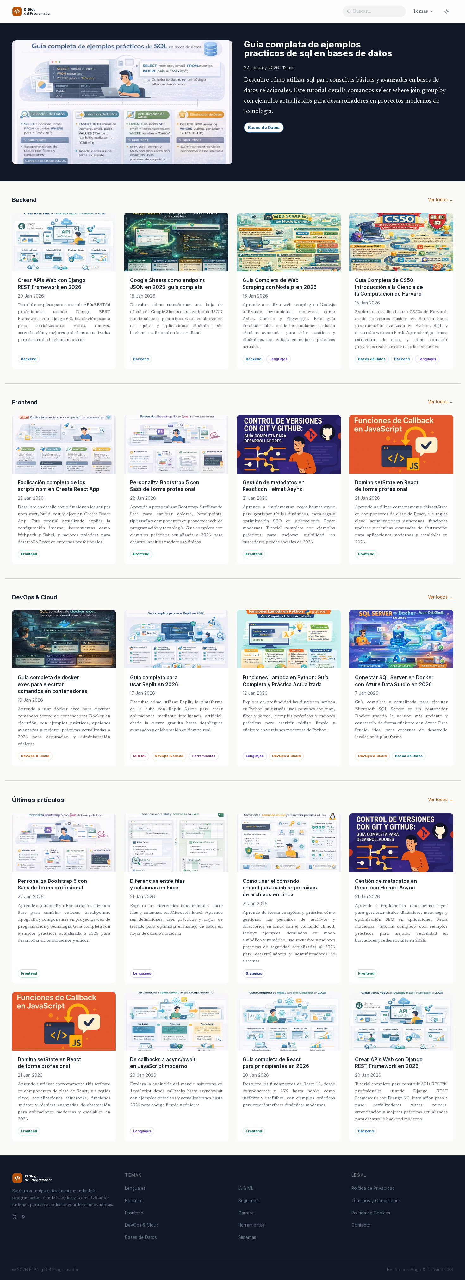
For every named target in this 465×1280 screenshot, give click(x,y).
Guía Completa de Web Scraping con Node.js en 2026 (280, 283)
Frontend (29, 554)
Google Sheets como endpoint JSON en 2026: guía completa (167, 283)
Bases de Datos (264, 127)
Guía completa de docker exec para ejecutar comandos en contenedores (52, 684)
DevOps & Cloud (35, 756)
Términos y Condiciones (376, 1200)
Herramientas (203, 756)
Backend (28, 359)
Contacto (360, 1224)
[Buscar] (349, 11)
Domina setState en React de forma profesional (386, 486)
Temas (420, 11)
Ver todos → (440, 199)
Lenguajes (279, 359)
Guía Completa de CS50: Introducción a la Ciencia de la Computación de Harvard (389, 287)
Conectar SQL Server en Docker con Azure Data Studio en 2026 (394, 681)
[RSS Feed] (23, 1216)
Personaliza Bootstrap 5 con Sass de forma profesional (164, 486)
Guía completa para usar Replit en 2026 (154, 681)
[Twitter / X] (14, 1216)
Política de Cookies (370, 1212)
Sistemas (254, 973)
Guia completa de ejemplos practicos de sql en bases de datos (318, 49)
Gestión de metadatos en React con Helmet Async (274, 486)
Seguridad (248, 1200)
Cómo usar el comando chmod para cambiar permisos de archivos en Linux (280, 888)
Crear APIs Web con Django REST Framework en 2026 (51, 283)
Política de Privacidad (373, 1188)
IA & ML (139, 756)
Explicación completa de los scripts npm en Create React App (58, 486)
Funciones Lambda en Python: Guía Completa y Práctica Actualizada (285, 681)
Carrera (246, 1212)
